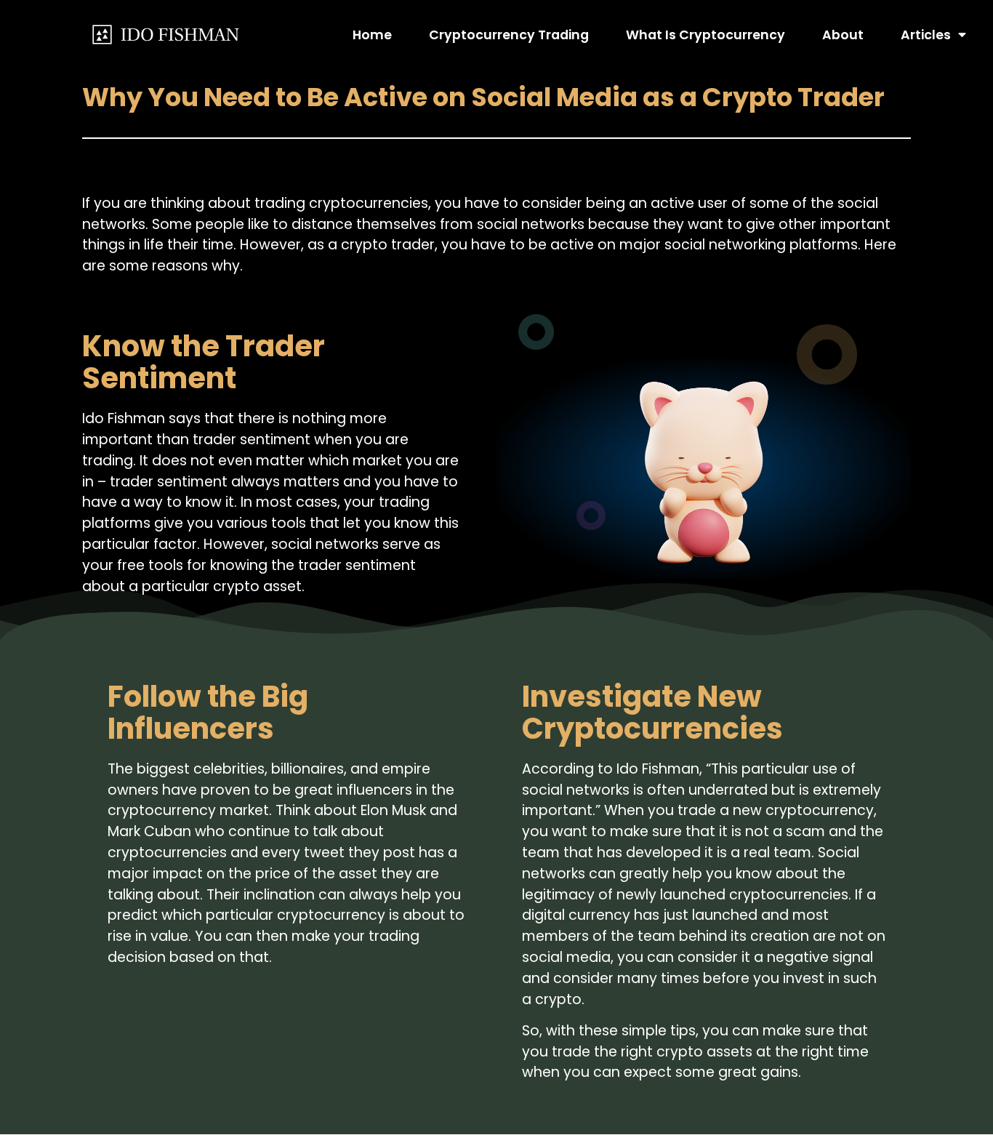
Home (372, 35)
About (843, 35)
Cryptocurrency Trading (509, 35)
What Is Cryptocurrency (705, 35)
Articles (926, 35)
